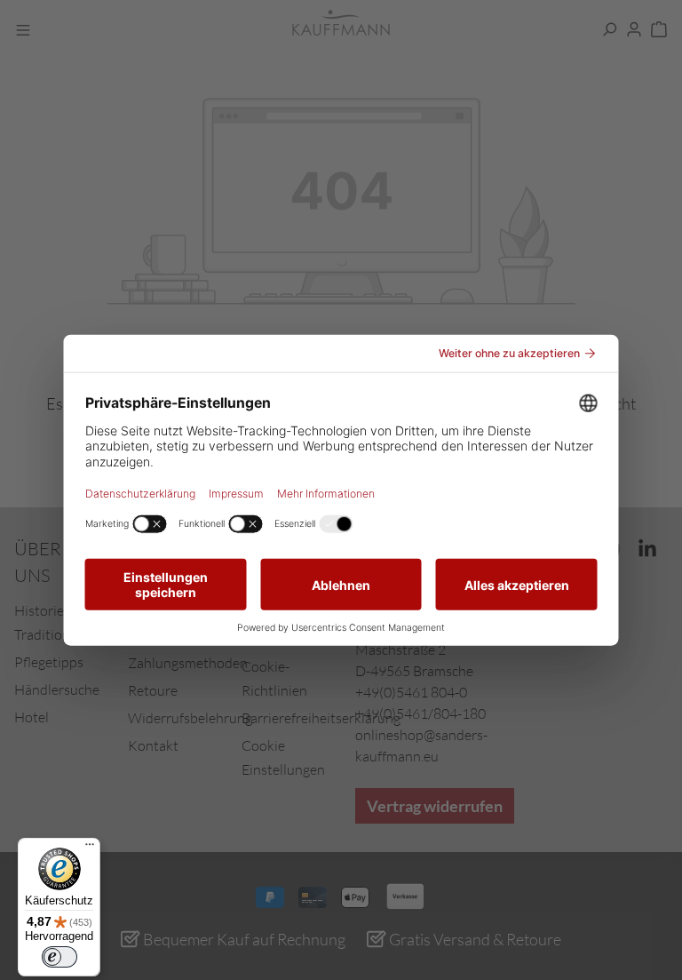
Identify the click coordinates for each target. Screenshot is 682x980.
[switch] (59, 957)
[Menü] (89, 848)
